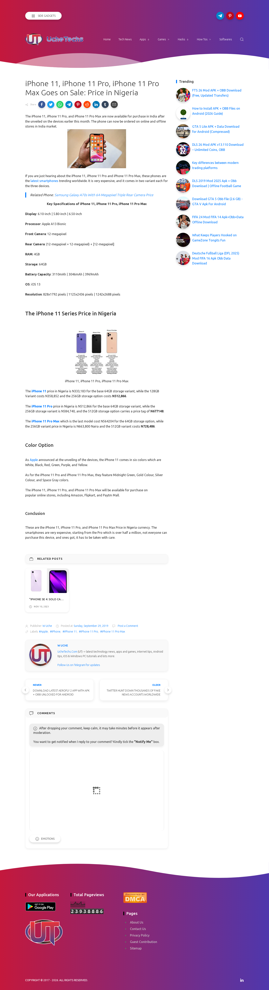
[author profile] (40, 654)
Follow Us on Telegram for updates (79, 665)
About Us (136, 922)
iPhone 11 (39, 391)
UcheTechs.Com (67, 651)
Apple (34, 460)
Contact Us (138, 929)
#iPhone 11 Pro (88, 631)
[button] (41, 104)
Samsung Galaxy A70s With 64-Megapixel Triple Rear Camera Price (104, 195)
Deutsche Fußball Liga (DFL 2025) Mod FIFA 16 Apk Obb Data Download (215, 258)
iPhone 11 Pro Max (45, 421)
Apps (143, 39)
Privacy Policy (139, 935)
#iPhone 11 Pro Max (112, 631)
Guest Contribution (143, 942)
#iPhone (55, 631)
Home (107, 39)
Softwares (225, 39)
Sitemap (136, 948)
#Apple (43, 631)
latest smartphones (44, 181)
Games (162, 39)
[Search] (242, 39)
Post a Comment (127, 625)
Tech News (125, 39)
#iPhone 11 (70, 631)
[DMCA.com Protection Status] (135, 897)
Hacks (181, 39)
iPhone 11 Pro (42, 406)
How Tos (202, 39)
